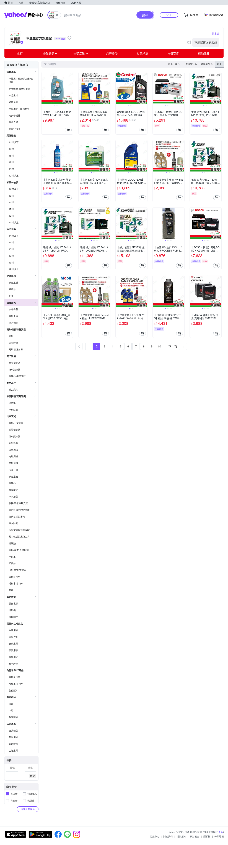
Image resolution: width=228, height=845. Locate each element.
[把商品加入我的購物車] (68, 130)
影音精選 (142, 53)
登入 (169, 15)
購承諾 (215, 33)
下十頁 (173, 346)
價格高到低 (207, 64)
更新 (220, 832)
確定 (32, 776)
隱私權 (206, 836)
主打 (20, 53)
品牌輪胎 (112, 53)
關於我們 (168, 836)
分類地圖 (219, 836)
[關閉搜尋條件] (57, 15)
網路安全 (194, 836)
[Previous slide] (44, 87)
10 (159, 346)
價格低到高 (191, 64)
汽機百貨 (173, 53)
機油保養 (203, 53)
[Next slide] (71, 87)
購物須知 (181, 836)
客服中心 (154, 836)
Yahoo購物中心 (23, 15)
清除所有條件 (28, 809)
